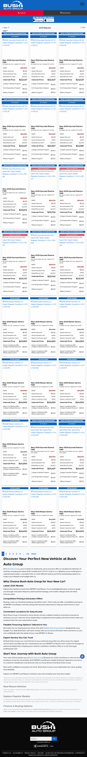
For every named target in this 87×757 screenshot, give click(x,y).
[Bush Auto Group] (13, 5)
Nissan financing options (42, 709)
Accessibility (18, 753)
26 (27, 553)
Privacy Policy (30, 753)
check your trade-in (9, 711)
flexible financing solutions (54, 628)
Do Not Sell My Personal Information (60, 753)
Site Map (40, 753)
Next (33, 553)
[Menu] (82, 4)
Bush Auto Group (13, 569)
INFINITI (45, 571)
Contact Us (6, 753)
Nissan (55, 571)
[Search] (54, 739)
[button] (82, 656)
